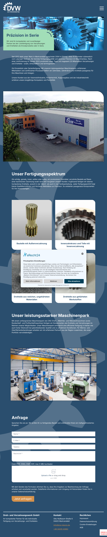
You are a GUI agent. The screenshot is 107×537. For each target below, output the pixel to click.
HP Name (14, 411)
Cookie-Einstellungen (88, 524)
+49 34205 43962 (61, 529)
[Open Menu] (102, 8)
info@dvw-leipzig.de (62, 525)
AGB (81, 528)
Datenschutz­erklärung (88, 521)
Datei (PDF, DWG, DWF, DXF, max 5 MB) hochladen (32, 464)
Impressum (84, 518)
